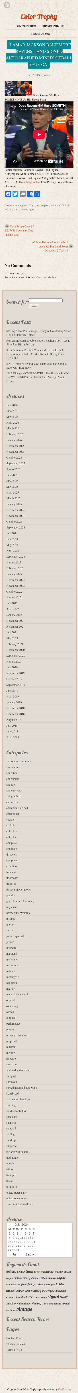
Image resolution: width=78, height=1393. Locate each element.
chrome (59, 1271)
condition (11, 848)
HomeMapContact (29, 182)
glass (47, 1284)
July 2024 (12, 533)
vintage (24, 1309)
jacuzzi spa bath (15, 936)
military (10, 971)
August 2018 (13, 720)
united (66, 1303)
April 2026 (12, 422)
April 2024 (12, 551)
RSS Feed (7, 5)
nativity (10, 988)
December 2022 (15, 580)
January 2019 (14, 702)
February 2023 (14, 568)
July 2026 (12, 405)
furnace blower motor (18, 889)
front (24, 1284)
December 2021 (15, 620)
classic (10, 819)
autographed (21, 205)
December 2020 (15, 650)
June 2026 (12, 411)
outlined (11, 1017)
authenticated (13, 790)
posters (10, 1029)
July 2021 (12, 632)
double (34, 1278)
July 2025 (12, 475)
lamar (16, 209)
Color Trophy (39, 16)
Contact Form (25, 26)
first (18, 1284)
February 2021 (14, 644)
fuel (30, 1284)
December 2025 (15, 446)
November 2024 (15, 516)
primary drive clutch (17, 1035)
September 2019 (15, 685)
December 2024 (15, 510)
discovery (11, 854)
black (29, 1271)
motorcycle (12, 977)
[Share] (30, 194)
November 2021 (15, 626)
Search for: (17, 301)
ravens (24, 209)
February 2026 (14, 434)
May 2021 (12, 638)
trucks (9, 1181)
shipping (11, 1076)
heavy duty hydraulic (18, 913)
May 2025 (12, 486)
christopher (12, 814)
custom (18, 1278)
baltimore (55, 205)
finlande (11, 872)
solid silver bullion (16, 1111)
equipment (12, 860)
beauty (21, 1271)
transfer (10, 1163)
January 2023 (14, 574)
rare (29, 1296)
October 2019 (14, 679)
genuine (10, 895)
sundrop (11, 1140)
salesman (11, 1064)
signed (32, 209)
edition (43, 1278)
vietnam (10, 1310)
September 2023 (15, 556)
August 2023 (13, 562)
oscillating (12, 1006)
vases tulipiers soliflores (19, 1204)
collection (11, 831)
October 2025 (14, 457)
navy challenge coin (17, 994)
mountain (61, 1290)
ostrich (10, 1012)
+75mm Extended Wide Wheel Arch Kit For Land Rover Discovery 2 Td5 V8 (50, 246)
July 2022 (12, 603)
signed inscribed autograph (21, 1087)
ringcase (11, 1058)
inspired (10, 918)
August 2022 (13, 597)
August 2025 (13, 469)
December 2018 (15, 708)
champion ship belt (17, 808)
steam (27, 1303)
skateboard (12, 1093)
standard (11, 1128)
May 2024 (12, 545)
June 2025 (12, 481)
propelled (11, 1041)
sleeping (11, 1105)
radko (21, 1297)
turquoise (11, 1186)
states (20, 1303)
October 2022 (14, 591)
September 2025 (15, 463)
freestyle (11, 883)
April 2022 (12, 609)
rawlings (11, 1052)
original (10, 1000)
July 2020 (12, 667)
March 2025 (13, 498)
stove (45, 1303)
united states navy (16, 1192)
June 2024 (12, 539)
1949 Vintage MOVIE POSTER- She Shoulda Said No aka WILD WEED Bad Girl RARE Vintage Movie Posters (38, 377)
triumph (10, 1175)
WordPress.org (64, 1389)
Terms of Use (40, 34)
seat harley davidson (18, 1070)
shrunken (11, 1082)
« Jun (14, 1254)
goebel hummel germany (20, 901)
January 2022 (14, 615)
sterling (10, 1134)
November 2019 (15, 673)
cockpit (10, 825)
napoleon (11, 983)
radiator (10, 1047)
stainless (11, 1122)
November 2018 (15, 714)
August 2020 (13, 661)
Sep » (29, 1254)
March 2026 (13, 428)
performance (13, 1023)
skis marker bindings (18, 1099)
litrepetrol (11, 948)
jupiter (10, 942)
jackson (8, 209)
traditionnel (12, 1157)
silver (64, 1296)
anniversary (12, 779)
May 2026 (12, 417)
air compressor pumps (18, 761)
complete (11, 843)
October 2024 (14, 521)
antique (10, 784)
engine (61, 1278)
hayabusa (11, 907)
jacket (9, 930)
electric (52, 1278)
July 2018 (12, 725)
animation (12, 773)
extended (11, 1284)
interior (10, 924)
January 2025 (14, 504)
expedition (12, 866)
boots (37, 1271)
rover (37, 1297)
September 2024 (15, 527)
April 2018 (12, 737)
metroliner (12, 965)
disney (26, 1278)
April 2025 (12, 492)
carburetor (12, 802)
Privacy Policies (53, 26)
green (53, 1284)
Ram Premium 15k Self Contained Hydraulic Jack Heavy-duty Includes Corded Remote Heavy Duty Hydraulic (35, 354)
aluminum (12, 767)
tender (57, 1303)
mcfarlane (12, 959)
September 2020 (15, 655)
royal (44, 1297)
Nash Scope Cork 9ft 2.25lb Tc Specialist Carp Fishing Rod (19, 230)
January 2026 (14, 440)
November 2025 (15, 451)
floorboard (12, 878)
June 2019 (12, 690)
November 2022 (15, 586)
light (27, 1290)
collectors (11, 837)
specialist (11, 1117)
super (51, 1303)
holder (60, 1284)
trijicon (10, 1169)
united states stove (16, 1198)
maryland (11, 953)
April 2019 (12, 696)
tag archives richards (18, 1152)
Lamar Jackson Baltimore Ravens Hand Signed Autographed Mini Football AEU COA (39, 54)
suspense (11, 1146)
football (66, 205)
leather (20, 1290)
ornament (11, 1297)
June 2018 (12, 731)
